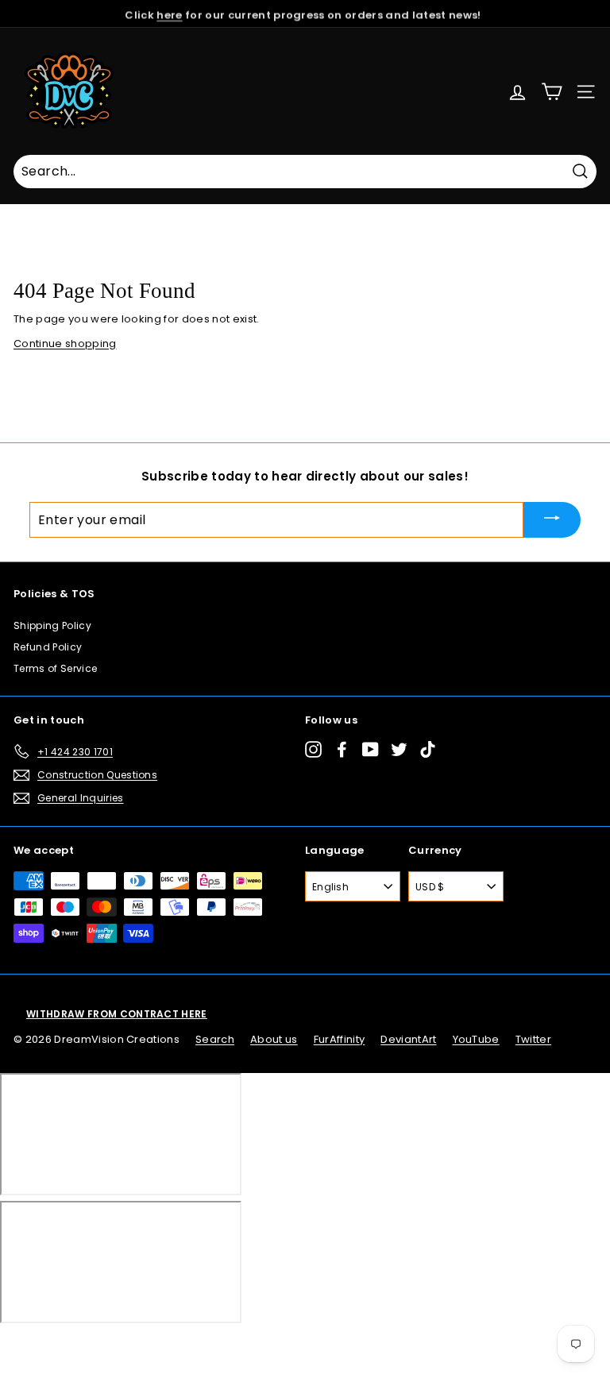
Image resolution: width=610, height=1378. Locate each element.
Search (214, 1039)
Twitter (533, 1039)
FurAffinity (339, 1039)
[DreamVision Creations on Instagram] (313, 748)
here (169, 13)
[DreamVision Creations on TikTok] (427, 748)
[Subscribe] (552, 520)
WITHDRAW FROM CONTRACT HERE (116, 1014)
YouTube (476, 1039)
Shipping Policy (52, 625)
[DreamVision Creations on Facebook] (342, 748)
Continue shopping (65, 343)
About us (274, 1039)
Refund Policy (48, 647)
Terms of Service (55, 668)
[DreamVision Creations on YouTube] (370, 748)
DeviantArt (408, 1039)
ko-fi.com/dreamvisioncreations (79, 1345)
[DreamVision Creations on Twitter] (399, 748)
